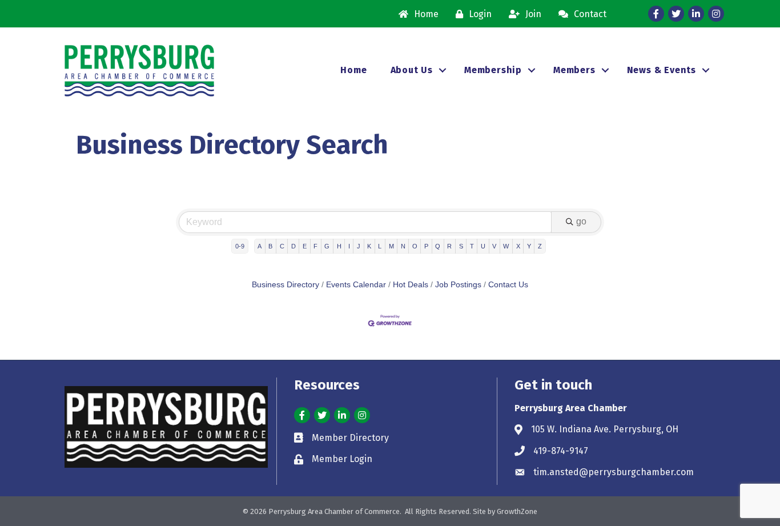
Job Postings (458, 284)
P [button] (426, 246)
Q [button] (437, 246)
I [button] (349, 246)
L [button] (379, 246)
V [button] (494, 246)
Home (353, 70)
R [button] (449, 246)
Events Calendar (356, 284)
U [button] (483, 246)
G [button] (326, 246)
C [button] (282, 246)
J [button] (358, 246)
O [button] (414, 246)
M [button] (391, 246)
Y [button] (529, 246)
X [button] (518, 246)
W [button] (506, 246)
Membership (493, 70)
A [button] (260, 246)
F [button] (315, 246)
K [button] (369, 246)
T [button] (472, 246)
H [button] (339, 246)
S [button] (461, 246)
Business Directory (285, 284)
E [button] (305, 246)
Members (574, 70)
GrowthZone (517, 511)
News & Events (661, 70)
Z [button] (540, 246)
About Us (412, 70)
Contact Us (508, 284)
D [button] (293, 246)
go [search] (581, 221)
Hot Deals (410, 284)
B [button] (270, 246)
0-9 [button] (239, 246)
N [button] (403, 246)
